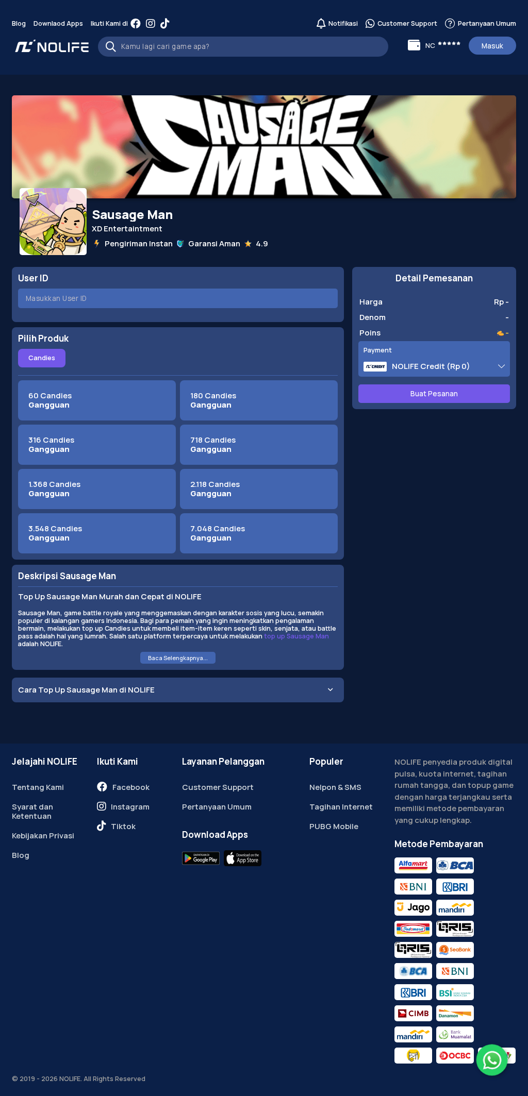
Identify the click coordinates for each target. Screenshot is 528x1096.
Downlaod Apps (58, 23)
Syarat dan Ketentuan (32, 811)
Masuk (492, 45)
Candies (41, 357)
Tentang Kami (38, 787)
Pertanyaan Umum (217, 806)
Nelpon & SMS (335, 787)
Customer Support (218, 787)
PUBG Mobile (333, 826)
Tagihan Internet (341, 806)
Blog (19, 23)
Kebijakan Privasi (43, 835)
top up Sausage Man (296, 636)
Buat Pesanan (434, 393)
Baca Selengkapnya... (178, 658)
